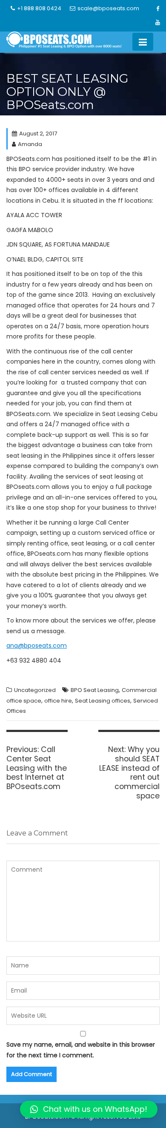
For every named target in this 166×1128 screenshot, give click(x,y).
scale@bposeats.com (108, 8)
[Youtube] (158, 22)
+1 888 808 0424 (39, 8)
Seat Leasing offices (102, 701)
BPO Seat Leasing (95, 690)
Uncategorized (35, 690)
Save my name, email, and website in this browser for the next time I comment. (80, 1049)
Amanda (30, 144)
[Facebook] (158, 9)
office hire (58, 701)
